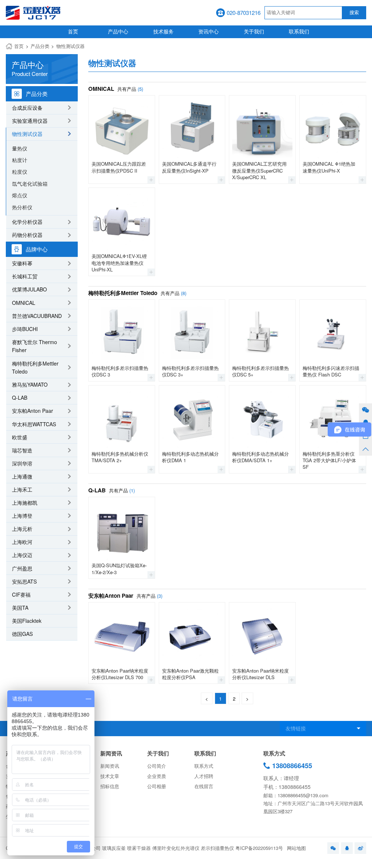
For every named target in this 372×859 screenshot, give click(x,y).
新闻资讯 (111, 753)
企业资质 (156, 776)
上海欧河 (22, 541)
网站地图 (296, 847)
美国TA (20, 607)
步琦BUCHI (25, 328)
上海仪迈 (22, 554)
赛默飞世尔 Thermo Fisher (34, 346)
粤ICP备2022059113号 (259, 847)
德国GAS (22, 633)
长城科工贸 (24, 276)
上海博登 (22, 515)
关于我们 (254, 31)
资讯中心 (208, 31)
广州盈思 (22, 568)
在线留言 (203, 786)
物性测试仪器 (70, 46)
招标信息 (109, 786)
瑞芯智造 (22, 450)
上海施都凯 (24, 502)
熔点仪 (19, 195)
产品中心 (118, 31)
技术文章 (109, 776)
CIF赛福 (21, 594)
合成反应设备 (27, 107)
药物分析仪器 (27, 234)
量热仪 (19, 148)
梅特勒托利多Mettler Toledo (35, 367)
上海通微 (22, 476)
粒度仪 (19, 171)
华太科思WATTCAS (34, 424)
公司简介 (156, 765)
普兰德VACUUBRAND (37, 315)
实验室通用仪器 (30, 120)
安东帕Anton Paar (32, 410)
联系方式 (203, 765)
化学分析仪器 (27, 221)
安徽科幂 (22, 263)
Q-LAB (19, 397)
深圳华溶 (22, 463)
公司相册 (156, 786)
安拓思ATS (24, 581)
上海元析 (22, 528)
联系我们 (299, 31)
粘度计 (19, 160)
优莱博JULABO (29, 289)
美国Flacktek (26, 620)
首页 (73, 31)
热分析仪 (22, 207)
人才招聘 (203, 776)
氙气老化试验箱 (30, 183)
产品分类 (40, 46)
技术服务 (163, 31)
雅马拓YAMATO (30, 384)
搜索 (354, 12)
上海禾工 (22, 489)
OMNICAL (23, 302)
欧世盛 (19, 437)
